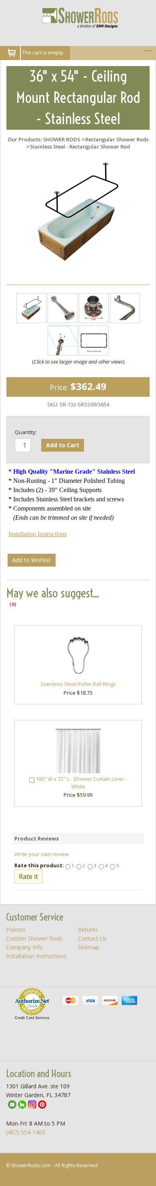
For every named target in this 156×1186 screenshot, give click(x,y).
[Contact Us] (12, 1104)
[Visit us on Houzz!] (22, 1104)
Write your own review (41, 854)
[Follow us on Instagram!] (32, 1104)
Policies (16, 929)
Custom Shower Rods (34, 938)
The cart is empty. (43, 52)
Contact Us (92, 938)
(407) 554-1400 (25, 1132)
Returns (88, 929)
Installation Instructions (37, 534)
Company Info (24, 947)
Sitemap (88, 947)
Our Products (24, 139)
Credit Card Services (32, 1018)
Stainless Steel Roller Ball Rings (78, 683)
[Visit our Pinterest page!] (42, 1104)
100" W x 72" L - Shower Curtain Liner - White (81, 782)
